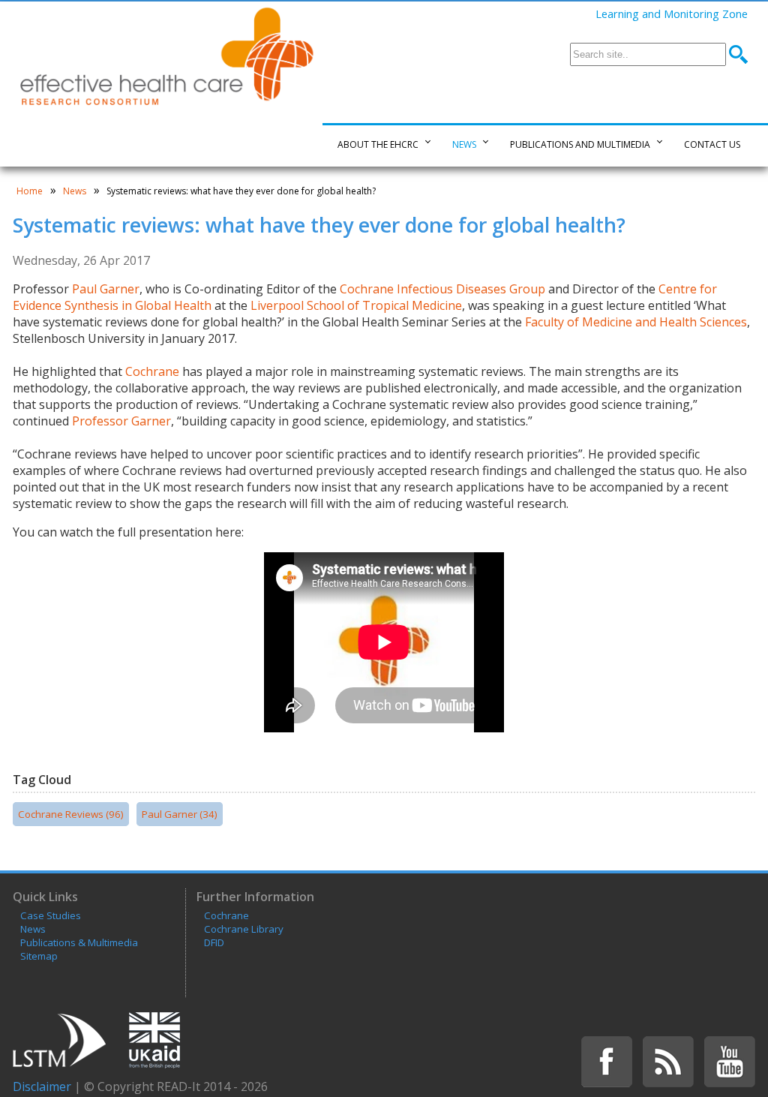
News (464, 144)
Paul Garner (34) (180, 814)
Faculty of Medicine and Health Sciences (636, 322)
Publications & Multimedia (79, 942)
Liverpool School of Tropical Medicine (356, 305)
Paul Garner (106, 289)
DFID (214, 942)
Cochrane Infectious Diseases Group (442, 289)
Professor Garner (121, 421)
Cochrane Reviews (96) (71, 814)
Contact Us (712, 144)
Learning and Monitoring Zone (672, 13)
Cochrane (152, 371)
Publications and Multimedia (580, 144)
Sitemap (39, 956)
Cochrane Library (244, 929)
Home (29, 191)
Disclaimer (42, 1086)
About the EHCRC (378, 144)
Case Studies (50, 915)
